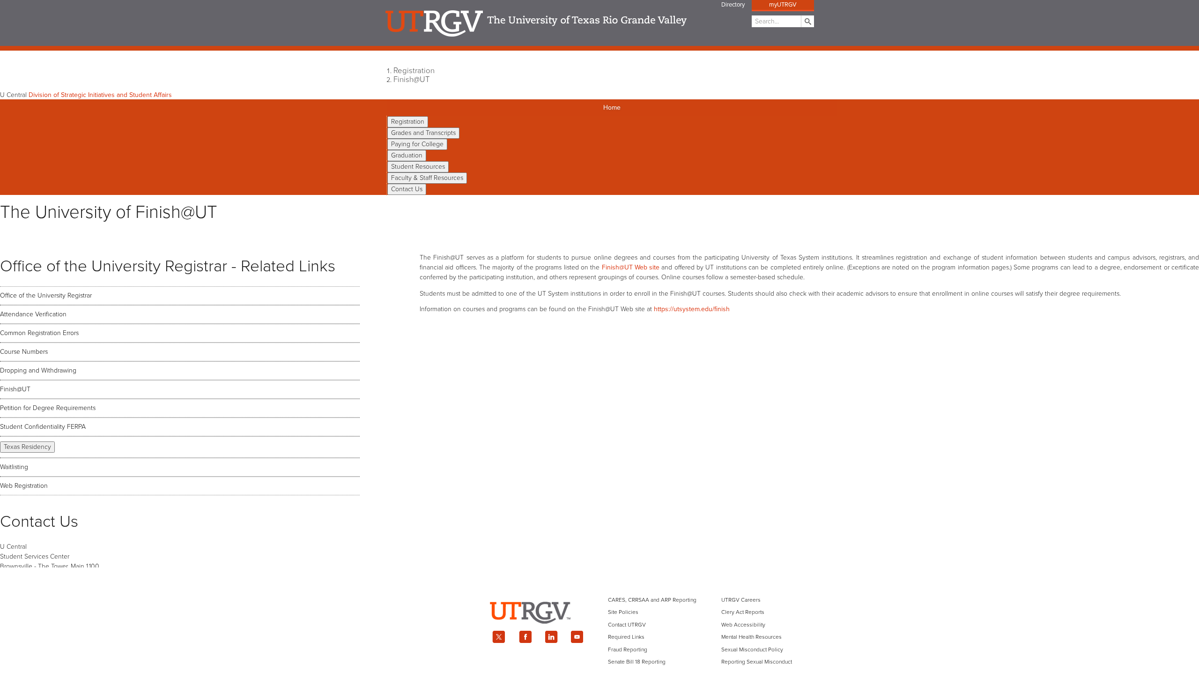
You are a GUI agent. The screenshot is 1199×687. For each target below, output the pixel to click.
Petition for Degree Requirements (48, 408)
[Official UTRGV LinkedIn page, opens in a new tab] (551, 636)
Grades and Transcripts (423, 133)
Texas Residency (27, 447)
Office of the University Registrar (46, 295)
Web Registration (24, 486)
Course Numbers (24, 352)
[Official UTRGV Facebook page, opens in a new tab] (525, 636)
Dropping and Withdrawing (38, 370)
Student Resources (418, 167)
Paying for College (417, 144)
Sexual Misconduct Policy (752, 649)
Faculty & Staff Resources (427, 178)
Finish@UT (411, 79)
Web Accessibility (743, 624)
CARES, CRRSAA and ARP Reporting (652, 600)
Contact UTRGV (627, 624)
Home (612, 108)
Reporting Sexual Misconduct (756, 661)
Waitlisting (14, 467)
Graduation (406, 155)
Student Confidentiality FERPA (43, 427)
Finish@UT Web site (631, 267)
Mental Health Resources (751, 637)
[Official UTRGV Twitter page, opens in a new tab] (498, 636)
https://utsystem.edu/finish (692, 309)
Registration (414, 70)
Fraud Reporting (627, 649)
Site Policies (623, 612)
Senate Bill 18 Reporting (637, 661)
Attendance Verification (33, 314)
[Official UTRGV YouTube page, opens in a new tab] (577, 636)
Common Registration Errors (39, 333)
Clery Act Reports (742, 612)
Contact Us (406, 189)
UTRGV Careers (741, 600)
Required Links (626, 637)
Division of (100, 95)
